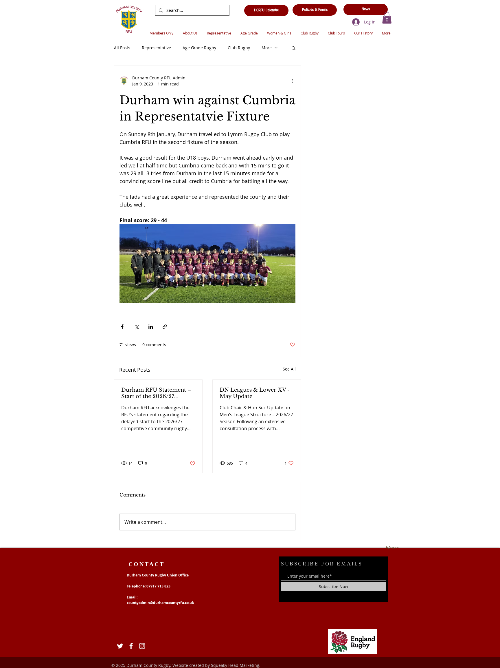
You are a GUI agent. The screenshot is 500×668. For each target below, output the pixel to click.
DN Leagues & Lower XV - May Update (255, 393)
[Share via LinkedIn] (150, 326)
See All (289, 369)
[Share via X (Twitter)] (136, 326)
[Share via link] (165, 326)
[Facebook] (131, 646)
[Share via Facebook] (122, 326)
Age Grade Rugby (199, 47)
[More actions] (291, 80)
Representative (156, 47)
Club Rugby (239, 47)
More (267, 47)
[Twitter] (120, 646)
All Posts (122, 47)
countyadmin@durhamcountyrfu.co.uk (160, 602)
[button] (387, 18)
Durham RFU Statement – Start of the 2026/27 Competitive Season (156, 393)
